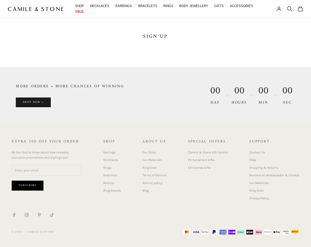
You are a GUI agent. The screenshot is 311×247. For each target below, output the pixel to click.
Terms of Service (154, 175)
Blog (145, 190)
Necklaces (99, 6)
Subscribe (27, 185)
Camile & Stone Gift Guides (208, 152)
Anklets (108, 183)
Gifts (219, 6)
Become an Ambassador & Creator (274, 175)
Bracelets (147, 6)
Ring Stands (112, 190)
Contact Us (257, 152)
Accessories (241, 6)
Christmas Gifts (199, 167)
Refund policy (152, 183)
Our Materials (152, 160)
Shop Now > (33, 102)
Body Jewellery (193, 6)
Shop (79, 6)
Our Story (149, 152)
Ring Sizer (149, 167)
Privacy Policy (259, 198)
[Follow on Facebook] (14, 214)
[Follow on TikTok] (52, 214)
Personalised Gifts (201, 160)
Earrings (123, 6)
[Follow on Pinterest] (39, 214)
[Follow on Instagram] (26, 214)
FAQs (252, 160)
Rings (168, 6)
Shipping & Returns (264, 167)
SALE (79, 11)
